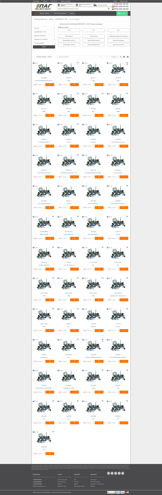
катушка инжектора (44, 265)
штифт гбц (93, 142)
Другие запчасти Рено (118, 44)
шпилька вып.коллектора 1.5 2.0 (68, 173)
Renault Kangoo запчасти (69, 40)
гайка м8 (93, 326)
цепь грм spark (118, 173)
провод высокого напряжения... (44, 388)
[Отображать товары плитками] (124, 56)
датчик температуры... (93, 203)
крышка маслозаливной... (118, 203)
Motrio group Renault (79, 486)
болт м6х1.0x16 (44, 357)
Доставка (36, 1)
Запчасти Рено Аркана (118, 40)
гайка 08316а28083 (44, 234)
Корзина (93, 486)
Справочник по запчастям (97, 484)
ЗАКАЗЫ (72, 13)
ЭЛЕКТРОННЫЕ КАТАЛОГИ (60, 13)
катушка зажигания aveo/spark (93, 357)
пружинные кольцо (44, 142)
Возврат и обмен (66, 1)
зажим (118, 111)
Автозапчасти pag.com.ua (40, 19)
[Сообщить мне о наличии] (49, 84)
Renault (76, 484)
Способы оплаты (62, 481)
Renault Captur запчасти (94, 40)
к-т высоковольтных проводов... (118, 357)
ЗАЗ (75, 479)
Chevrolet (76, 481)
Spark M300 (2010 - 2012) (61, 19)
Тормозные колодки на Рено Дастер (118, 36)
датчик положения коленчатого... (44, 80)
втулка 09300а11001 (68, 234)
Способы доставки (62, 479)
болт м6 (118, 234)
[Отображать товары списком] (127, 56)
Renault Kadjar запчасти (69, 44)
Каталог (51, 19)
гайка (68, 80)
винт (93, 111)
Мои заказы (93, 479)
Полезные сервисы (95, 481)
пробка (69, 203)
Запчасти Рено (93, 36)
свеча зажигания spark (44, 203)
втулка (68, 142)
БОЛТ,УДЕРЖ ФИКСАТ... (93, 234)
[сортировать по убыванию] (120, 56)
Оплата (45, 1)
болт (93, 265)
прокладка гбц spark (68, 388)
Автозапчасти (69, 36)
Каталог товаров (44, 13)
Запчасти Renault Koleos (94, 44)
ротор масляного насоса (118, 142)
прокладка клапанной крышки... (93, 173)
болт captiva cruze (69, 265)
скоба (44, 326)
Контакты (54, 1)
